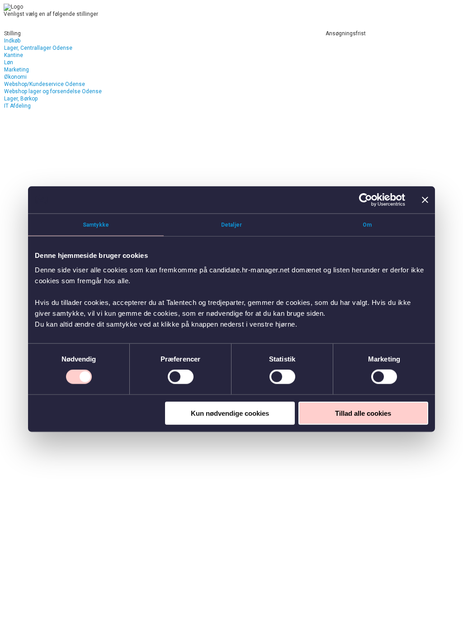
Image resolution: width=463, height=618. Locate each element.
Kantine (13, 55)
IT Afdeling (17, 106)
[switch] (181, 377)
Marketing (16, 70)
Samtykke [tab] (96, 225)
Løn (8, 62)
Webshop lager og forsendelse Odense (53, 91)
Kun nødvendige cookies (230, 413)
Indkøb (12, 41)
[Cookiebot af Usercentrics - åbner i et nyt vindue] (365, 200)
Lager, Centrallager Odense (38, 48)
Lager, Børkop (21, 98)
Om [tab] (367, 225)
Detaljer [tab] (231, 225)
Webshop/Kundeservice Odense (44, 84)
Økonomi (15, 77)
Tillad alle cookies (363, 413)
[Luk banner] (425, 200)
